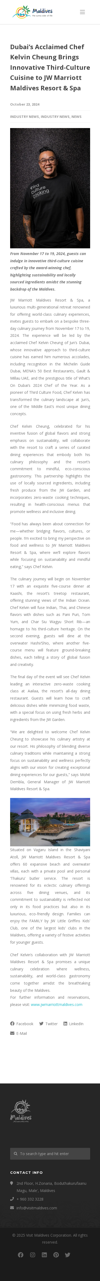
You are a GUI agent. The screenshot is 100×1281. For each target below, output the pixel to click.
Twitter (51, 1023)
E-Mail (21, 1033)
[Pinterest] (56, 1254)
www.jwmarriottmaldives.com (56, 1004)
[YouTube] (79, 1254)
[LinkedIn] (44, 1254)
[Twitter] (67, 1254)
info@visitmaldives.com (37, 1207)
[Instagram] (32, 1254)
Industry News (24, 116)
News (76, 116)
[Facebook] (20, 1254)
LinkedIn (75, 1023)
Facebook (24, 1023)
